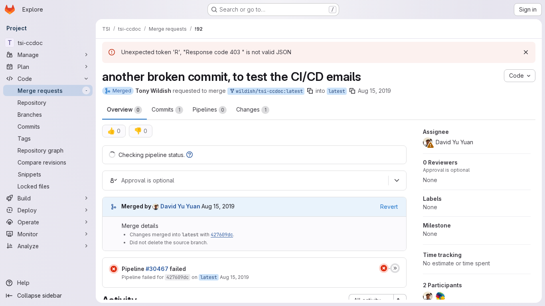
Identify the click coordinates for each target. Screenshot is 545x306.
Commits (166, 109)
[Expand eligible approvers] (396, 180)
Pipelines (208, 109)
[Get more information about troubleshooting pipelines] (189, 155)
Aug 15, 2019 (374, 90)
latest (336, 91)
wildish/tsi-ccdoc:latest (268, 91)
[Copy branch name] (310, 91)
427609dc (222, 234)
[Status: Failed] (113, 269)
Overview (123, 109)
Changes (251, 109)
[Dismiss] (526, 52)
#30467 (157, 268)
